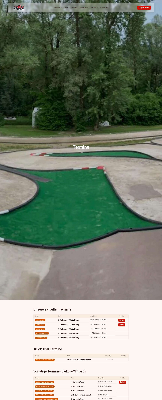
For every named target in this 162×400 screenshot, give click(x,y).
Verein (66, 8)
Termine (74, 8)
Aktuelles (57, 8)
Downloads (104, 8)
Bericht (121, 320)
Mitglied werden (144, 8)
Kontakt (93, 8)
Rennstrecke (84, 8)
